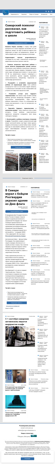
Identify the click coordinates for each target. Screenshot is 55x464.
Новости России (42, 72)
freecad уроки (43, 60)
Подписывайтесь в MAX (21, 43)
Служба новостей (31, 38)
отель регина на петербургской (12, 306)
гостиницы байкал (10, 150)
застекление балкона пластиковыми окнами (44, 90)
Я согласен (27, 458)
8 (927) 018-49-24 (27, 428)
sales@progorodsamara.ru (27, 430)
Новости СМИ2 (9, 152)
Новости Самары (11, 21)
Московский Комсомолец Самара (15, 236)
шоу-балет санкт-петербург (37, 212)
